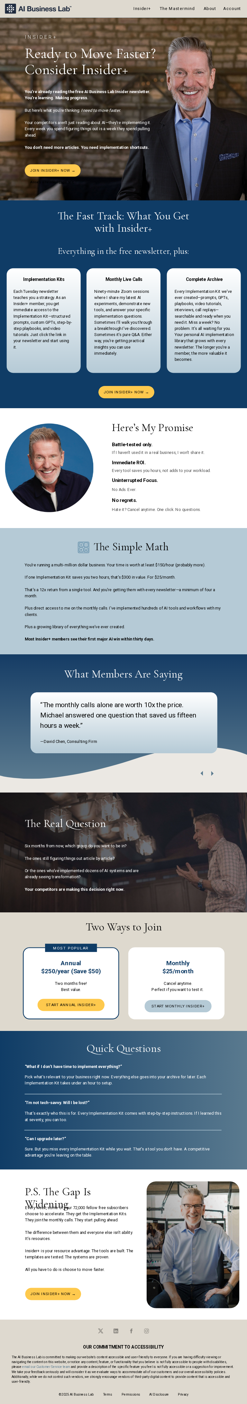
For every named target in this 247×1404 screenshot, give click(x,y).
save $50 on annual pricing (189, 23)
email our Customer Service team (46, 1367)
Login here (66, 182)
